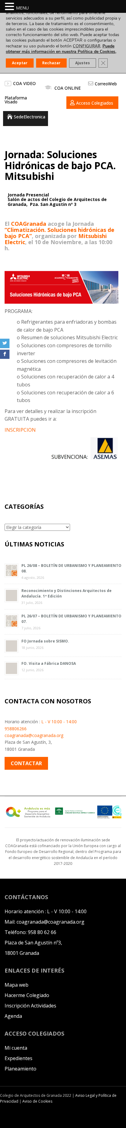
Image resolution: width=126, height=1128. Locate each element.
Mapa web (16, 984)
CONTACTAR (26, 763)
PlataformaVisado (16, 100)
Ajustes (82, 62)
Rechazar (51, 62)
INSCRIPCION (20, 429)
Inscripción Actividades (30, 1005)
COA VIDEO (24, 83)
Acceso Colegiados (94, 103)
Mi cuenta (16, 1047)
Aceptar (20, 62)
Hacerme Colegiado (27, 995)
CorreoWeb (106, 84)
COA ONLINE (67, 88)
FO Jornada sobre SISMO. (45, 641)
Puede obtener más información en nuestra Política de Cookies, (61, 48)
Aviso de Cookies (37, 1101)
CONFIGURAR (86, 46)
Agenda (13, 1016)
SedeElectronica (29, 117)
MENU (22, 8)
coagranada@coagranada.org (34, 735)
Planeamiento (20, 1068)
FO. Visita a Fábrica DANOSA (48, 663)
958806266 (16, 729)
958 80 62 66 (42, 932)
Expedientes (18, 1058)
